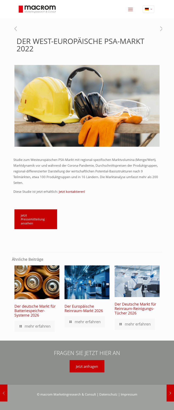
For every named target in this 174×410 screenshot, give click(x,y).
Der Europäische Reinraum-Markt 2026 (84, 308)
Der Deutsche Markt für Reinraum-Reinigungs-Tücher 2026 (135, 309)
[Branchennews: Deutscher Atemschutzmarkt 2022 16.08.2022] (3, 393)
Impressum (129, 394)
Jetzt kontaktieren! (72, 191)
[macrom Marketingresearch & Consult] (37, 9)
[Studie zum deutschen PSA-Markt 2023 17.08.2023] (170, 393)
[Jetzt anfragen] (87, 372)
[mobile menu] (130, 9)
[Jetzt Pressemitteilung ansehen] (35, 228)
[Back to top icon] (153, 401)
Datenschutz (108, 394)
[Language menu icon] (148, 9)
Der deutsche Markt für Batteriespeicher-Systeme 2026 (35, 311)
